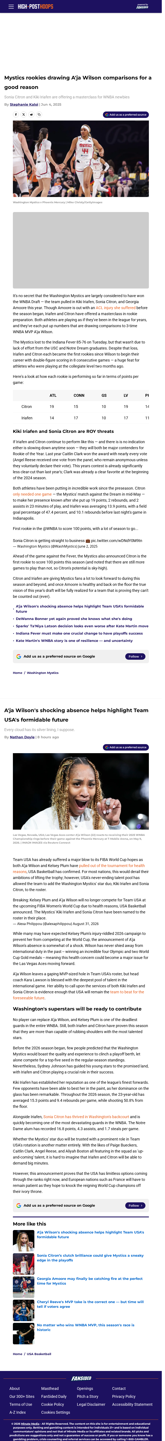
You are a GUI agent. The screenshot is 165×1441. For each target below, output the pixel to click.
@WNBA (50, 528)
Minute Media (30, 1423)
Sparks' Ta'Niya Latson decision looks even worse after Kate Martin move (82, 626)
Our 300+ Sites (21, 1396)
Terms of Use (20, 1404)
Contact (119, 1388)
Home (17, 673)
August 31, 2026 (86, 923)
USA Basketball (39, 1354)
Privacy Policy (124, 1396)
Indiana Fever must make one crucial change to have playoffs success (79, 633)
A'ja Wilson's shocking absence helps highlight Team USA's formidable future (80, 609)
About (14, 1388)
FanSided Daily (54, 1396)
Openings (85, 1388)
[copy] (39, 114)
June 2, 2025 (88, 546)
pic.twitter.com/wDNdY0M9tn (116, 540)
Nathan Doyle (22, 737)
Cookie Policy (52, 1404)
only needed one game (32, 494)
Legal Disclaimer (91, 1404)
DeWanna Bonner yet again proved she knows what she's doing (74, 619)
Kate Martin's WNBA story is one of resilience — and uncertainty (74, 641)
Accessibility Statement (132, 1404)
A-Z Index (17, 1412)
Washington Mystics (42, 673)
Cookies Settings (55, 1412)
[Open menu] (11, 6)
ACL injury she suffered (116, 307)
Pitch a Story (87, 1396)
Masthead (50, 1388)
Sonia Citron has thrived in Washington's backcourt (86, 1116)
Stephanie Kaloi (24, 104)
